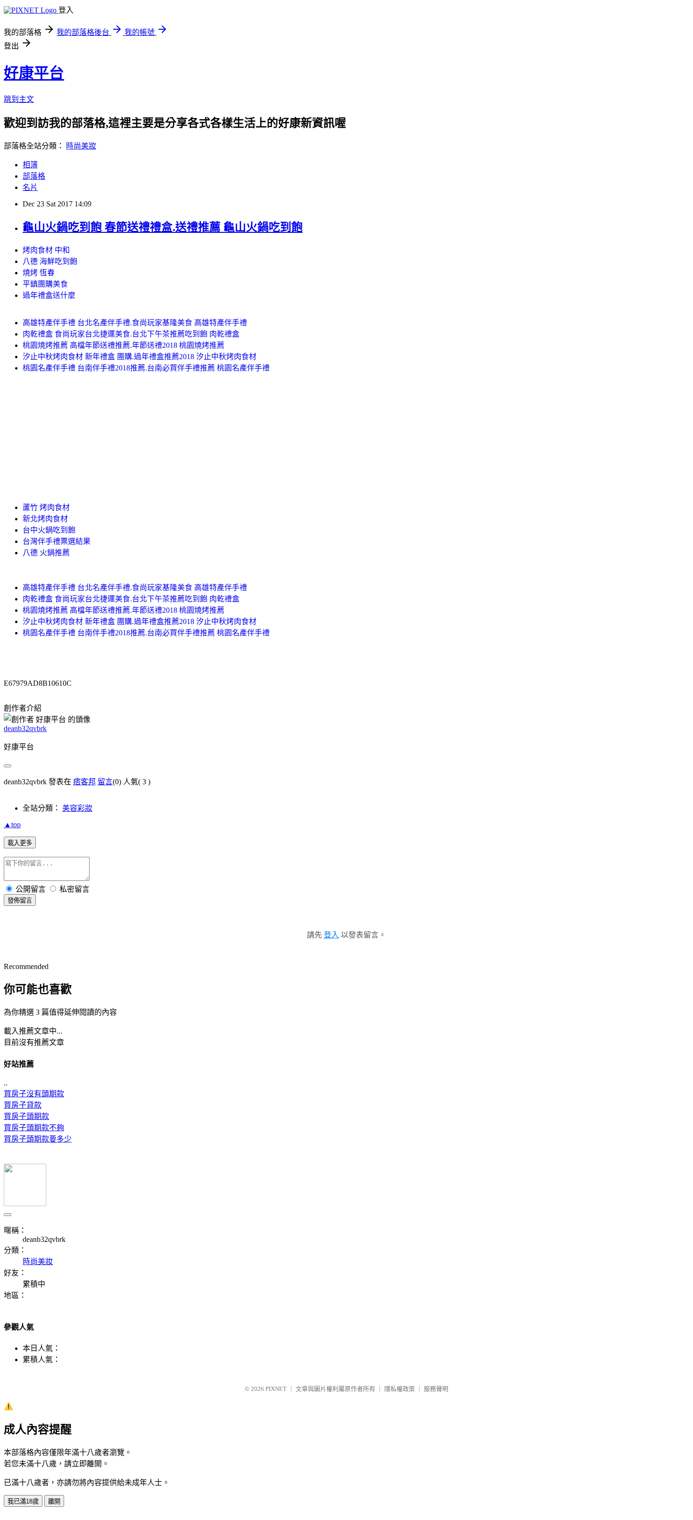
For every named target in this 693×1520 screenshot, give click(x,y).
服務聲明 (436, 1388)
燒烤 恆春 (39, 273)
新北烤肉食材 (45, 519)
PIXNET (276, 1388)
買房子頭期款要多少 (38, 1139)
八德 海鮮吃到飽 (50, 261)
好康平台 (34, 73)
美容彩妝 (77, 808)
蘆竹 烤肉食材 (46, 507)
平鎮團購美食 (45, 284)
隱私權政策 (399, 1388)
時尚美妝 (81, 146)
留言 (105, 782)
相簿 (30, 165)
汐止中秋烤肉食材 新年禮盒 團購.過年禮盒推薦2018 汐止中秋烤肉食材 (139, 357)
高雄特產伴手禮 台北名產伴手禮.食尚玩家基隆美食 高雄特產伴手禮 (135, 323)
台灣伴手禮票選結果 (57, 541)
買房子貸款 (22, 1105)
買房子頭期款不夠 (34, 1128)
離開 (54, 1501)
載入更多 (20, 842)
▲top (12, 825)
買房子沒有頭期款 (34, 1094)
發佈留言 (20, 900)
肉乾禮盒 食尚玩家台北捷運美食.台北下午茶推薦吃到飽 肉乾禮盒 (131, 334)
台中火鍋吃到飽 (49, 530)
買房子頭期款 (26, 1116)
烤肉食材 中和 (46, 250)
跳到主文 (19, 99)
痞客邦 (84, 782)
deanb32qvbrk (25, 728)
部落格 (34, 176)
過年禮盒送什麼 (49, 295)
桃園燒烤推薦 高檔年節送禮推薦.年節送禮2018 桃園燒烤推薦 (123, 345)
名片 (30, 187)
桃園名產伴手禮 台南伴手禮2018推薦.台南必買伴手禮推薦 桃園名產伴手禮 (146, 368)
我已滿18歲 (23, 1501)
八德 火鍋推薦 (46, 553)
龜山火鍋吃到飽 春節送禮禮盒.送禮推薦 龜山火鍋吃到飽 (163, 227)
